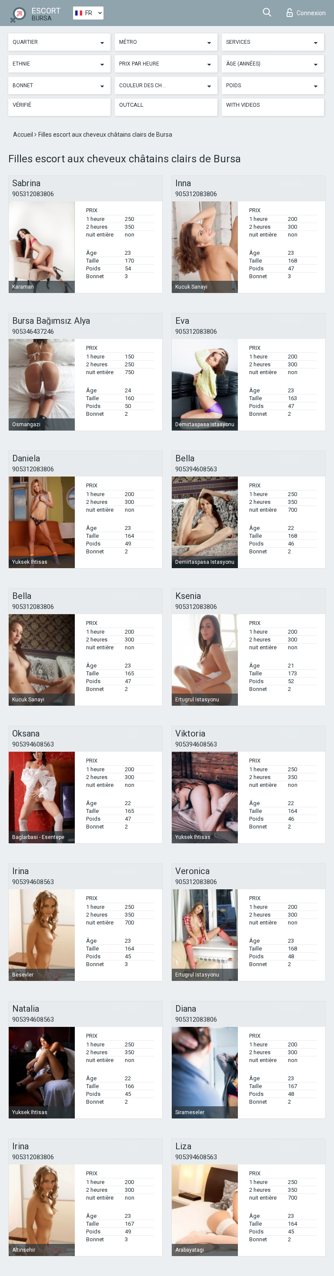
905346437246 (33, 331)
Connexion (311, 13)
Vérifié (22, 105)
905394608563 (196, 469)
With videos (243, 105)
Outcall (131, 105)
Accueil (23, 134)
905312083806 (33, 194)
